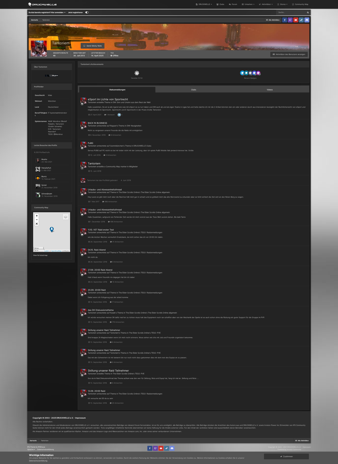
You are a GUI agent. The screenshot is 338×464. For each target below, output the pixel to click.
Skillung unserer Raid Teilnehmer (104, 330)
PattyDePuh (46, 168)
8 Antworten (115, 135)
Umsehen (248, 4)
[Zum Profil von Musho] (38, 160)
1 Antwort (110, 115)
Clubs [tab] (193, 89)
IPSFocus (41, 447)
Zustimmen (287, 456)
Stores (283, 4)
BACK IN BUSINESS (97, 123)
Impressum (80, 418)
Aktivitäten (266, 4)
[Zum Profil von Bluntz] (38, 178)
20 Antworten (118, 403)
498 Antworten (110, 201)
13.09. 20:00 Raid (96, 391)
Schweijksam (46, 194)
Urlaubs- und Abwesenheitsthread (105, 189)
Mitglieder (133, 166)
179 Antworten (118, 322)
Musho (44, 159)
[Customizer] (87, 12)
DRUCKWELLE (204, 4)
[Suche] (308, 12)
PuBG (90, 143)
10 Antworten (118, 282)
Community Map (301, 4)
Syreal (43, 185)
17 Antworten (117, 302)
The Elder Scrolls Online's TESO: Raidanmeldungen (140, 232)
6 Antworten (117, 342)
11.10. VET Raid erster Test (101, 229)
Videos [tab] (270, 89)
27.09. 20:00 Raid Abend (100, 270)
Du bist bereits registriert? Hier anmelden (46, 12)
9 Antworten (117, 262)
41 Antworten (118, 242)
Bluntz (44, 176)
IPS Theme (31, 447)
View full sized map (40, 255)
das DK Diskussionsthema (101, 310)
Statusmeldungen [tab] (117, 89)
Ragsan (113, 126)
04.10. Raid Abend (97, 249)
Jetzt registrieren (75, 12)
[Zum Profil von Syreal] (38, 186)
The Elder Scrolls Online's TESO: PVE (145, 333)
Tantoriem (92, 102)
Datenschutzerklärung (45, 449)
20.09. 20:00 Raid (97, 290)
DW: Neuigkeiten (134, 126)
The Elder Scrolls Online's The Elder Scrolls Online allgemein (144, 192)
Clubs (221, 4)
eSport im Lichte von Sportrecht (108, 99)
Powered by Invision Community (289, 449)
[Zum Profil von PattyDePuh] (38, 169)
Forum (234, 4)
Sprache (30, 449)
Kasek (112, 313)
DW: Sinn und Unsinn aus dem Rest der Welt (132, 102)
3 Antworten (110, 155)
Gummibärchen (116, 146)
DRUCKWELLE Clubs (142, 146)
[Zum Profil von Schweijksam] (38, 195)
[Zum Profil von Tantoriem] (83, 101)
